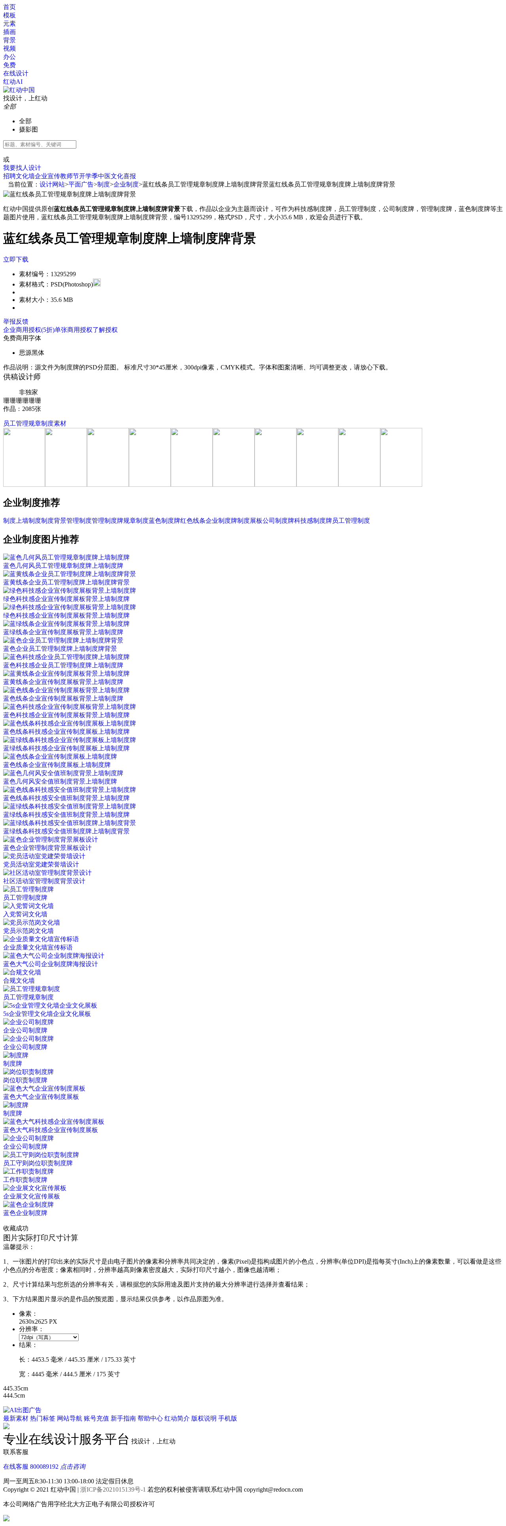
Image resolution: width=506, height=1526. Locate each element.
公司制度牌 (278, 520)
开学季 (88, 176)
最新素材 (15, 1418)
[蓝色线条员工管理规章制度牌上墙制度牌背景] (192, 484)
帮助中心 (150, 1418)
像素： (28, 1313)
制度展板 (249, 520)
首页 (9, 7)
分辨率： (31, 1329)
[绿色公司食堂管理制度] (24, 484)
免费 (9, 65)
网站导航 (69, 1418)
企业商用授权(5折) (29, 329)
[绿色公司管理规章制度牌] (66, 484)
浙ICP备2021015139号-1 (113, 1489)
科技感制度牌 (313, 520)
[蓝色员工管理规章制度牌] (108, 484)
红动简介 (177, 1418)
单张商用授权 (74, 329)
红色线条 (193, 520)
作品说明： (19, 367)
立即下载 (15, 259)
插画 (9, 31)
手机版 (227, 1418)
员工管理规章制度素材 (34, 423)
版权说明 (204, 1418)
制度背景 (53, 520)
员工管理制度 (351, 520)
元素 (9, 23)
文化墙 (25, 176)
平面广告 (81, 184)
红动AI (13, 81)
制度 (103, 184)
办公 (9, 56)
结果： (28, 1344)
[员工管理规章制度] (317, 484)
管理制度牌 (107, 520)
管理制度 (79, 520)
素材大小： (35, 299)
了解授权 (105, 329)
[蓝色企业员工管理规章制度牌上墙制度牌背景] (150, 484)
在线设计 (15, 73)
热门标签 (42, 1418)
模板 (9, 15)
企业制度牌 (221, 520)
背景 (9, 40)
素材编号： (35, 274)
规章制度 (136, 520)
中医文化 (110, 176)
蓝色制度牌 (164, 520)
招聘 (9, 176)
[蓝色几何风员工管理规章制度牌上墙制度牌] (275, 484)
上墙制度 (28, 520)
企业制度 (126, 184)
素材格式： (35, 284)
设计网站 (52, 184)
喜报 (129, 176)
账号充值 (96, 1418)
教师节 (69, 176)
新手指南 (123, 1418)
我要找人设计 (22, 167)
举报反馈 (15, 321)
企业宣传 (47, 176)
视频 (9, 48)
